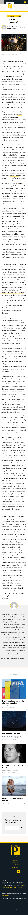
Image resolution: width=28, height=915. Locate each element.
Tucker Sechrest (5, 895)
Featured (19, 16)
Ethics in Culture (11, 16)
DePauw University (18, 887)
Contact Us (17, 900)
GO (22, 827)
